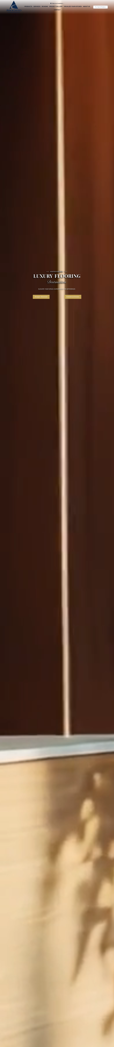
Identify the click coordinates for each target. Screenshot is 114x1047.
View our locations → (58, 3)
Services (36, 6)
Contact (57, 10)
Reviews (45, 6)
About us (86, 6)
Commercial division (72, 296)
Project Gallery (56, 6)
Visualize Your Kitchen (73, 6)
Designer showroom (41, 296)
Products (28, 6)
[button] (28, 6)
